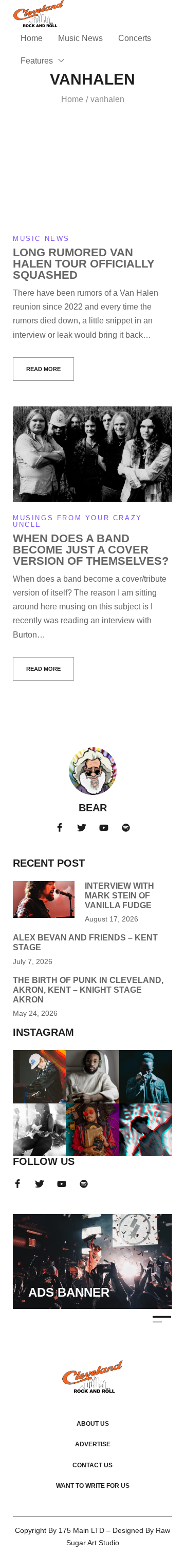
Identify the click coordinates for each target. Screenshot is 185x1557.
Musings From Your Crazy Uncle (77, 521)
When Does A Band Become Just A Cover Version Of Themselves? (91, 549)
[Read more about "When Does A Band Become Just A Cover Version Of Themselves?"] (92, 454)
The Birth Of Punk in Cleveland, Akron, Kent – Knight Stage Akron (88, 990)
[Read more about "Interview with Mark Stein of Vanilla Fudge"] (44, 899)
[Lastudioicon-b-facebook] (59, 827)
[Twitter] (81, 827)
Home (72, 99)
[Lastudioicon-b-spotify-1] (126, 827)
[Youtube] (103, 827)
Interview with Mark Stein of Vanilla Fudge (119, 896)
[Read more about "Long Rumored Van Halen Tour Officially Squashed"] (92, 174)
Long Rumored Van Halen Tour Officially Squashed (84, 263)
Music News (41, 238)
